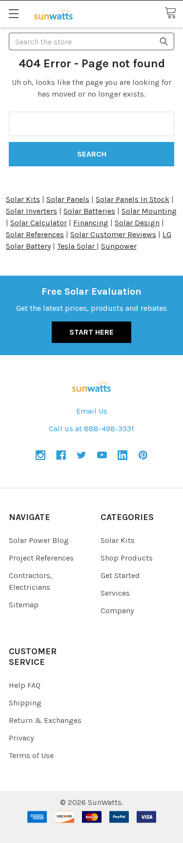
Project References (41, 557)
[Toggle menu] (13, 13)
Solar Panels (67, 199)
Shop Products (127, 557)
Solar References (35, 234)
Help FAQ (25, 685)
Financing (90, 222)
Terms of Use (31, 755)
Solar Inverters (31, 211)
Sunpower (119, 246)
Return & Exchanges (45, 720)
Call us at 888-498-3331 (91, 428)
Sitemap (24, 604)
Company (117, 610)
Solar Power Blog (39, 540)
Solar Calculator (38, 222)
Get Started (120, 575)
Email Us (91, 411)
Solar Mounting (149, 211)
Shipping (25, 702)
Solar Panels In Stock (132, 199)
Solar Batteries (89, 211)
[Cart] (173, 13)
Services (115, 593)
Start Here (91, 332)
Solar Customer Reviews (113, 234)
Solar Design (137, 222)
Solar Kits (23, 199)
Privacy (21, 738)
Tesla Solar (77, 246)
